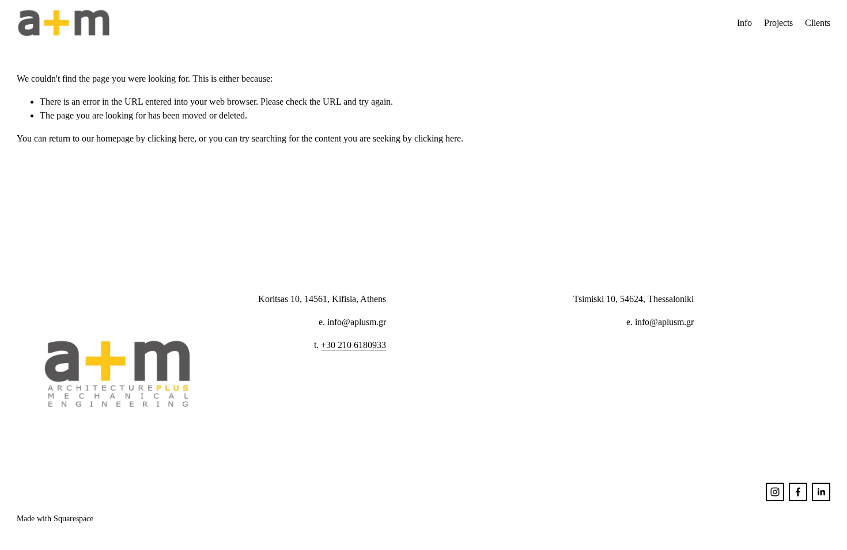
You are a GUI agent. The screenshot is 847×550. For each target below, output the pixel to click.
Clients (817, 23)
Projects (778, 23)
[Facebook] (798, 492)
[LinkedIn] (821, 492)
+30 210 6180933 (353, 345)
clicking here (171, 138)
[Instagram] (775, 492)
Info (744, 23)
